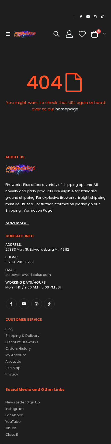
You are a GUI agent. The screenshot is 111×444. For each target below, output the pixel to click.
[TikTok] (102, 16)
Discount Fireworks (21, 342)
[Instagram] (95, 16)
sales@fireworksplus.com (28, 274)
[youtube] (88, 16)
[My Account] (69, 34)
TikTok (49, 303)
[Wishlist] (82, 34)
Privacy (11, 374)
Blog (9, 329)
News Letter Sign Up (22, 402)
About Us (13, 361)
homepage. (67, 109)
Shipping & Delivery (22, 335)
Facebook (11, 303)
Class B (11, 434)
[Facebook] (81, 16)
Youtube (24, 303)
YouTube (13, 421)
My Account (15, 355)
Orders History (18, 348)
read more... (17, 223)
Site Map (13, 367)
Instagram (36, 303)
